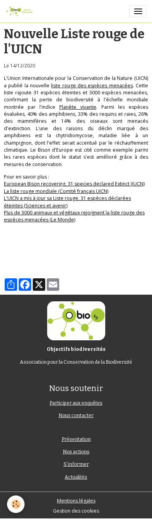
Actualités (76, 477)
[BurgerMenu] (138, 11)
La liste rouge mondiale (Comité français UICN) (56, 191)
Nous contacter (76, 415)
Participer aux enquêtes (76, 403)
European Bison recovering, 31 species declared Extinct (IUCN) (74, 183)
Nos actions (76, 452)
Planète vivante (77, 107)
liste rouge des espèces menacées (92, 85)
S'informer (76, 464)
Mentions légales (76, 500)
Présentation (76, 439)
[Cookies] (16, 504)
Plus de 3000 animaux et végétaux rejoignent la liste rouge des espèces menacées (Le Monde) (74, 216)
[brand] (20, 11)
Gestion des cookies (76, 511)
